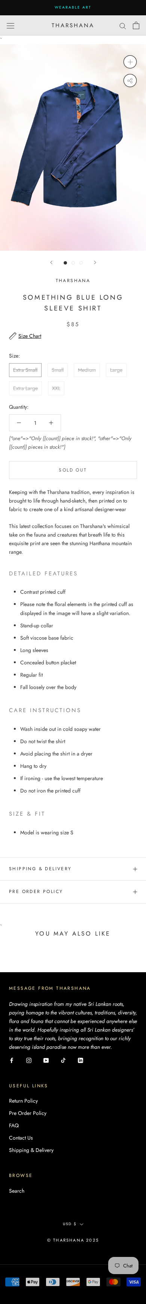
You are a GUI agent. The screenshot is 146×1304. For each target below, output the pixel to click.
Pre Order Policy (36, 891)
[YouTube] (46, 1060)
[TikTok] (63, 1060)
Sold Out (73, 470)
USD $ (70, 1224)
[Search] (122, 25)
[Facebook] (11, 1060)
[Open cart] (136, 25)
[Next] (95, 262)
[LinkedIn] (80, 1060)
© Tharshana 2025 (73, 1240)
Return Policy (23, 1100)
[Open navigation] (10, 25)
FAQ (14, 1125)
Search (16, 1191)
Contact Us (21, 1137)
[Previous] (51, 262)
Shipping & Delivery (40, 868)
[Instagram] (28, 1060)
